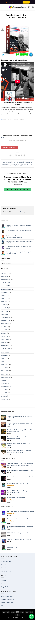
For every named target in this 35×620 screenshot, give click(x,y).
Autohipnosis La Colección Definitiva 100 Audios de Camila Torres (19, 241)
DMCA (3, 606)
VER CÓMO (26, 2)
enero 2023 (4, 374)
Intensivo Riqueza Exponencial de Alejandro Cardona (18, 225)
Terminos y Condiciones (7, 599)
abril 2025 (4, 305)
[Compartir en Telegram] (25, 155)
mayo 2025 (4, 301)
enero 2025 (4, 314)
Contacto (4, 580)
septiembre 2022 (6, 386)
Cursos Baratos (5, 564)
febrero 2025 (5, 311)
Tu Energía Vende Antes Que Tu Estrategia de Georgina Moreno (18, 252)
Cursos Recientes (6, 561)
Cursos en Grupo (23, 22)
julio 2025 (4, 295)
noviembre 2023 (5, 349)
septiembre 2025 (6, 289)
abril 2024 (4, 333)
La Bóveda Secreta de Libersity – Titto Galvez (18, 230)
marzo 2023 (4, 367)
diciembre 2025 (5, 279)
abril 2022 (4, 396)
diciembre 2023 (5, 345)
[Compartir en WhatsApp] (10, 155)
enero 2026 (4, 276)
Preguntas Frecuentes (7, 587)
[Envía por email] (19, 155)
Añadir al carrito (9, 147)
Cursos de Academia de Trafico (17, 166)
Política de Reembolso (7, 602)
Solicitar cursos (5, 583)
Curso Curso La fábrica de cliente (20, 162)
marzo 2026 (4, 273)
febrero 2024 (5, 339)
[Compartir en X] (16, 155)
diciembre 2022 (5, 377)
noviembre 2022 (5, 380)
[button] (2, 7)
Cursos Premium (6, 568)
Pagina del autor (5, 138)
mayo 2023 (4, 364)
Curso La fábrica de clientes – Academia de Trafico (21, 164)
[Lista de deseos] (29, 7)
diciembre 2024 (5, 317)
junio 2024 (4, 327)
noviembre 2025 (5, 283)
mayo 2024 (4, 330)
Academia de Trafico (7, 162)
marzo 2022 (4, 399)
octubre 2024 (5, 323)
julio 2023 (4, 358)
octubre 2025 (5, 286)
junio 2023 (4, 361)
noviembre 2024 (5, 320)
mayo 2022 (4, 393)
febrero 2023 (5, 371)
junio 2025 (4, 298)
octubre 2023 (5, 352)
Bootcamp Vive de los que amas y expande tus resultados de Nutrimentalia (19, 236)
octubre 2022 (5, 383)
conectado (18, 211)
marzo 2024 (4, 336)
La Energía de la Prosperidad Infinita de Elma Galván (18, 247)
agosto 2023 (4, 355)
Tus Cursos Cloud (6, 571)
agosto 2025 (4, 292)
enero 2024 (4, 342)
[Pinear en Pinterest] (22, 155)
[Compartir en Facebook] (13, 155)
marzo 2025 (4, 308)
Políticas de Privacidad (7, 596)
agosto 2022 (4, 389)
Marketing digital (17, 12)
